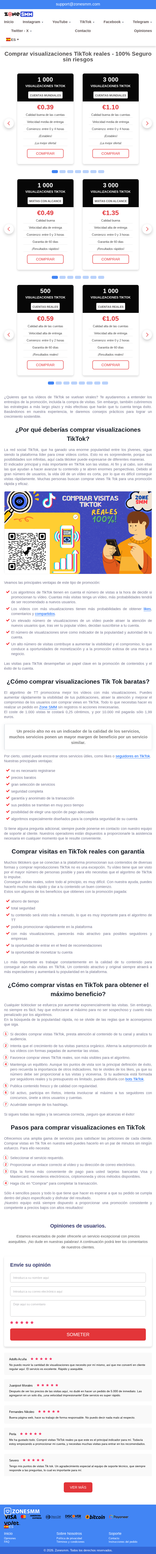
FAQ (6, 1541)
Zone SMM (48, 707)
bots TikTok (134, 1079)
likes (147, 609)
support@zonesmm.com (78, 4)
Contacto (83, 31)
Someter (78, 1334)
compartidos (45, 614)
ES (13, 40)
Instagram (31, 22)
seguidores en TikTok (133, 756)
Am (22, 1526)
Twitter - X (20, 31)
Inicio (9, 22)
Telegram (141, 22)
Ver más (78, 1487)
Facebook (112, 22)
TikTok (85, 22)
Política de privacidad (69, 1538)
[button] (9, 123)
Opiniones (143, 31)
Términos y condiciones (70, 1541)
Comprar (45, 153)
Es (11, 1526)
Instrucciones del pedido (123, 1541)
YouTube (60, 22)
